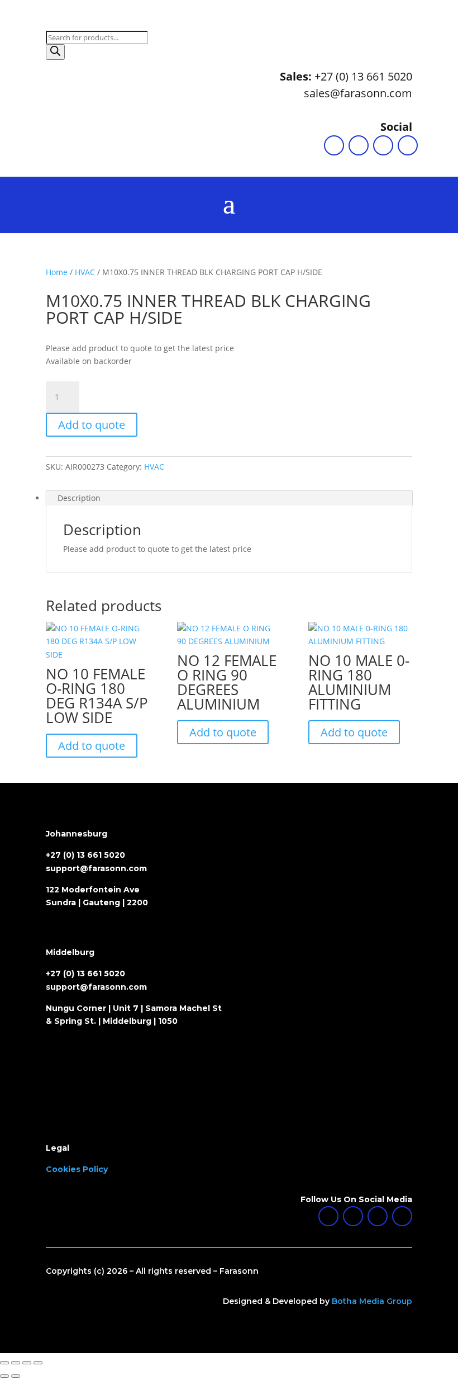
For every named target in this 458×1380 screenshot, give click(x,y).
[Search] (55, 52)
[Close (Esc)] (38, 1362)
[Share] (26, 1362)
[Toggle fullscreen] (15, 1362)
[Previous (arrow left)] (4, 1376)
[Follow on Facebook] (359, 145)
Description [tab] (79, 498)
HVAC (85, 272)
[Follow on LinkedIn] (334, 145)
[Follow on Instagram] (383, 145)
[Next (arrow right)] (15, 1376)
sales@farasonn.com (358, 93)
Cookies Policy (77, 1169)
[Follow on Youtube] (408, 145)
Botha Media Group (372, 1301)
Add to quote (91, 424)
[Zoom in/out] (4, 1362)
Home (57, 272)
